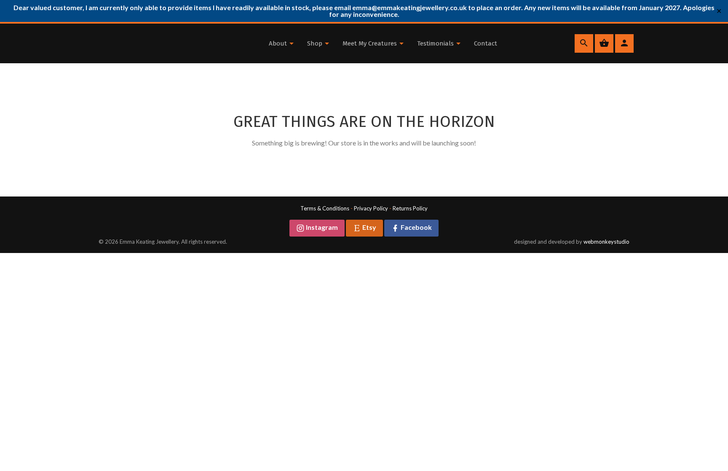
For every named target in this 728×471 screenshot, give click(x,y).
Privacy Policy (371, 208)
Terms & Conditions (324, 208)
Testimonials (436, 43)
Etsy (368, 227)
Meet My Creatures (371, 43)
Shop (315, 43)
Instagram (321, 227)
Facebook (415, 227)
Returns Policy (410, 208)
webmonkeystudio (606, 241)
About (279, 43)
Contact (485, 43)
